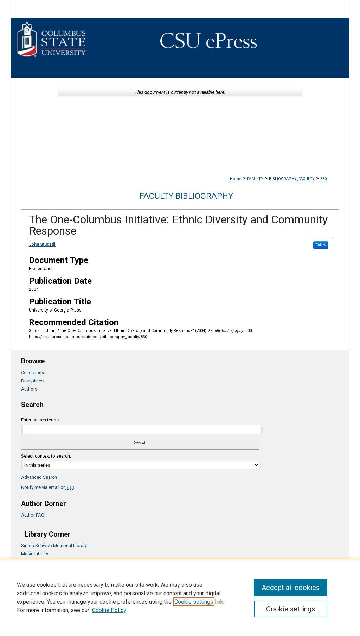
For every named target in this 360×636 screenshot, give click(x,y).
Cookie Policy (109, 610)
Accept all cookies (291, 587)
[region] (180, 597)
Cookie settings (193, 601)
